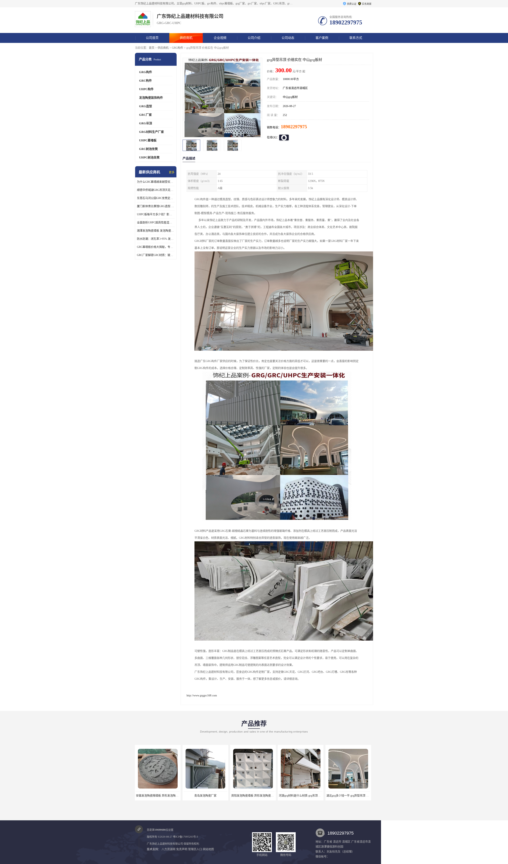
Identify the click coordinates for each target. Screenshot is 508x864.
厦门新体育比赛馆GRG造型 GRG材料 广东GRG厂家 (156, 206)
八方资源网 (168, 849)
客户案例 (322, 38)
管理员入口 (195, 849)
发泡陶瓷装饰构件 (151, 97)
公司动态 (288, 38)
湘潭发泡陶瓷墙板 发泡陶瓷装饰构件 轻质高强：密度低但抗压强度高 (156, 230)
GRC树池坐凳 (148, 149)
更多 (171, 172)
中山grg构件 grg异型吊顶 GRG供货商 (349, 795)
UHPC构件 (146, 89)
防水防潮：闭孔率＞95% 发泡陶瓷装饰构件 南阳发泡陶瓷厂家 (156, 238)
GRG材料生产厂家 (151, 131)
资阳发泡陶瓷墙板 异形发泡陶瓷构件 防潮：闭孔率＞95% (219, 795)
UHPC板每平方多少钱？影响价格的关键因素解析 (156, 214)
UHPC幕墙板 (148, 140)
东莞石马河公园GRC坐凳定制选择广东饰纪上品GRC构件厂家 (156, 198)
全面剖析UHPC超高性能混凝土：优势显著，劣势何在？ (156, 222)
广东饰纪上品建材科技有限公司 (165, 843)
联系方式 (355, 38)
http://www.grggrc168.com (202, 695)
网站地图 (208, 849)
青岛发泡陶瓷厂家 (158, 795)
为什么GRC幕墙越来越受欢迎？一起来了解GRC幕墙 (156, 181)
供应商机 (186, 38)
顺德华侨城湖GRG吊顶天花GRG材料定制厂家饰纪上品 (156, 189)
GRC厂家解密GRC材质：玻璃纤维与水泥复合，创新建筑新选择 (156, 255)
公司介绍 (254, 38)
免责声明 (181, 849)
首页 (151, 47)
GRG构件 (177, 47)
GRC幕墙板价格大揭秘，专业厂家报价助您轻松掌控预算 (156, 246)
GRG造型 (145, 106)
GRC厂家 (145, 114)
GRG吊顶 (145, 123)
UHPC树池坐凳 (149, 157)
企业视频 (220, 38)
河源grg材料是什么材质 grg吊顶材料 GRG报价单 (261, 795)
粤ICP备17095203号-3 (185, 836)
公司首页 (152, 38)
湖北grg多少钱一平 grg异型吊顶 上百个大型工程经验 (311, 795)
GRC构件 (145, 80)
